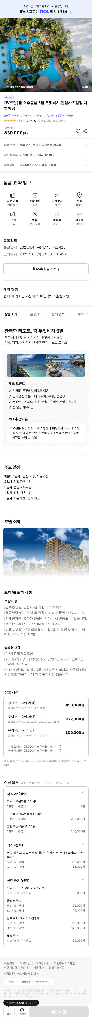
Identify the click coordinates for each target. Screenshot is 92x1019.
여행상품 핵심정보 (52, 120)
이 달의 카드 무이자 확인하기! (38, 154)
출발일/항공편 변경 (46, 269)
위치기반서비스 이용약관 (34, 963)
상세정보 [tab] (58, 314)
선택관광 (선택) (18, 880)
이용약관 (9, 963)
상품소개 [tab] (10, 314)
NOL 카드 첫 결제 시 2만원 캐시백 (41, 144)
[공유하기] (85, 131)
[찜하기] (77, 131)
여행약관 (38, 967)
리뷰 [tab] (82, 314)
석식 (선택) (15, 845)
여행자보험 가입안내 (16, 967)
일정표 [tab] (34, 314)
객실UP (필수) (17, 794)
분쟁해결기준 (56, 967)
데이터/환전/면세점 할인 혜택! (38, 164)
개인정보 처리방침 (64, 963)
